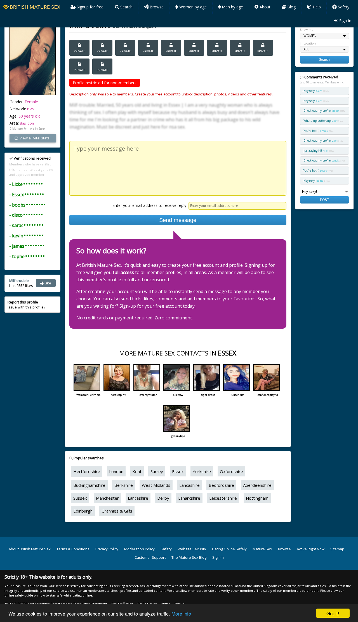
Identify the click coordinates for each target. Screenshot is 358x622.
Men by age (232, 7)
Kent (137, 471)
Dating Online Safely (229, 548)
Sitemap (337, 548)
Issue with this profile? (26, 305)
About (264, 7)
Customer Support (150, 557)
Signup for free (89, 7)
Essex (178, 471)
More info (181, 613)
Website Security (192, 548)
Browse (156, 7)
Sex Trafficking (122, 604)
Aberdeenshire (257, 485)
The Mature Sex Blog (188, 557)
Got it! (332, 613)
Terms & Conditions (73, 548)
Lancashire (189, 485)
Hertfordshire (86, 471)
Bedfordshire (221, 485)
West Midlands (156, 485)
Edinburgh (83, 511)
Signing (253, 265)
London (116, 471)
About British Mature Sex (30, 548)
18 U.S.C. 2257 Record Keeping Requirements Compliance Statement (55, 604)
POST (324, 200)
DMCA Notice (147, 604)
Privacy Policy (106, 548)
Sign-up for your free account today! (157, 306)
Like (47, 283)
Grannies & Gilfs (117, 511)
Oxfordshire (231, 471)
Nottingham (257, 498)
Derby (163, 498)
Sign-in (344, 20)
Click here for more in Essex (27, 128)
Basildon (27, 123)
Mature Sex (262, 548)
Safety (343, 7)
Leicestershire (223, 498)
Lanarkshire (189, 498)
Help (316, 7)
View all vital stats (34, 138)
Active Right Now (310, 548)
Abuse (165, 604)
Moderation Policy (139, 548)
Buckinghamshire (89, 485)
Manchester (107, 498)
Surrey (156, 471)
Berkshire (123, 485)
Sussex (80, 498)
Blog (291, 7)
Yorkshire (202, 471)
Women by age (192, 7)
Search (126, 7)
